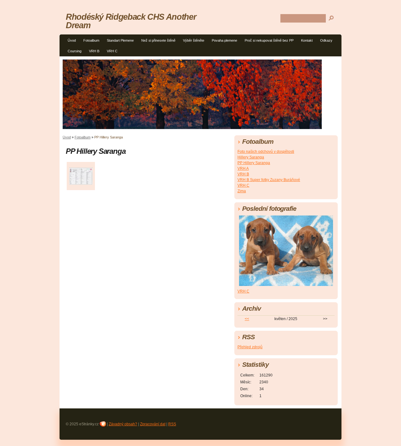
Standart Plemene (120, 40)
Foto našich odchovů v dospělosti (265, 151)
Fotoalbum (91, 40)
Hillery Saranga (250, 157)
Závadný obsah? (123, 424)
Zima (241, 191)
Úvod (72, 40)
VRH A (243, 168)
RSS (172, 424)
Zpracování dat (152, 424)
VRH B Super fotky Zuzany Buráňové (268, 180)
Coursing (74, 51)
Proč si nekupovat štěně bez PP (269, 40)
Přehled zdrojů (250, 347)
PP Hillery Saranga (253, 163)
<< (247, 319)
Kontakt (307, 40)
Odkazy (326, 40)
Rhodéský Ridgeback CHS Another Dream (131, 21)
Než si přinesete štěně (158, 40)
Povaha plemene (224, 40)
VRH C (112, 51)
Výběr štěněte (193, 40)
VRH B (94, 51)
